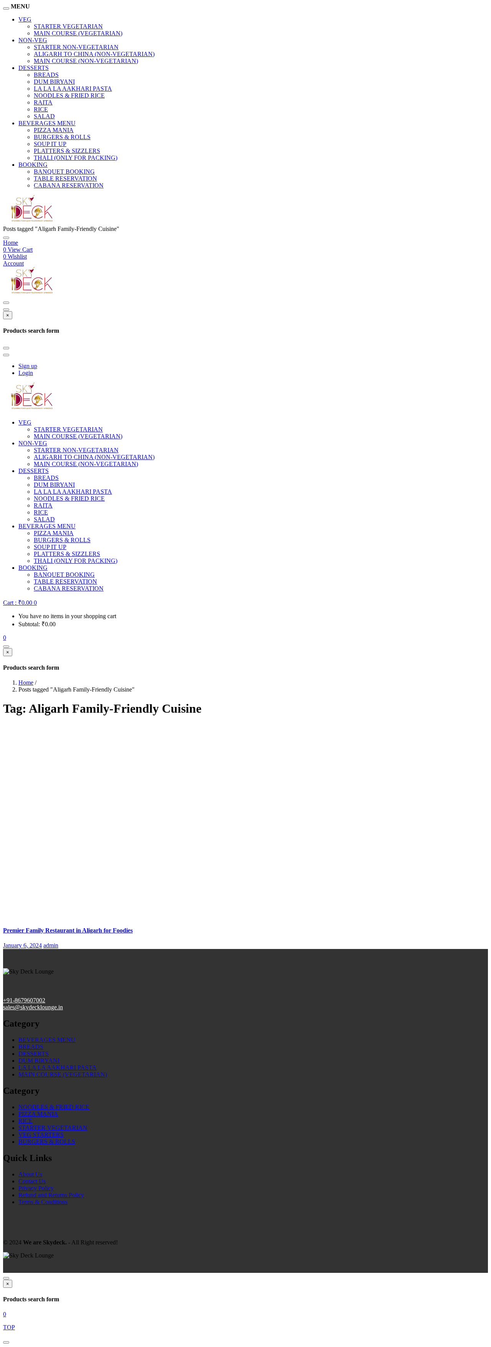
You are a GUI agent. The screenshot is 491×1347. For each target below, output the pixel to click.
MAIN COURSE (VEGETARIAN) (78, 33)
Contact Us (32, 1181)
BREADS (46, 74)
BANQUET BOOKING (64, 171)
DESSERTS (33, 68)
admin (50, 945)
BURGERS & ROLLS (62, 137)
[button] (20, 602)
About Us (30, 1174)
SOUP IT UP (50, 144)
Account (13, 263)
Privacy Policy (36, 1188)
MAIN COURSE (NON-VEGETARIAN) (86, 61)
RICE (41, 109)
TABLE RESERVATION (65, 178)
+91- (9, 1000)
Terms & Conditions (43, 1202)
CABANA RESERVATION (69, 185)
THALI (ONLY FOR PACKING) (75, 157)
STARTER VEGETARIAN (68, 26)
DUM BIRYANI (54, 81)
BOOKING (33, 164)
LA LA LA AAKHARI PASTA (73, 88)
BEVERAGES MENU (47, 123)
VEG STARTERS (41, 1134)
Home (10, 242)
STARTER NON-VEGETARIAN (76, 47)
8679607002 (30, 1000)
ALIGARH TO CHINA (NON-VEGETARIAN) (94, 54)
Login (25, 373)
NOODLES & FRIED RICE (69, 95)
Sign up (27, 366)
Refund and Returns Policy (51, 1195)
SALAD (44, 116)
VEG (24, 19)
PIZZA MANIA (54, 130)
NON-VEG (32, 40)
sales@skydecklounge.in (33, 1007)
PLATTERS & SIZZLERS (67, 151)
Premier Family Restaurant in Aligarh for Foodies (68, 930)
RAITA (43, 102)
